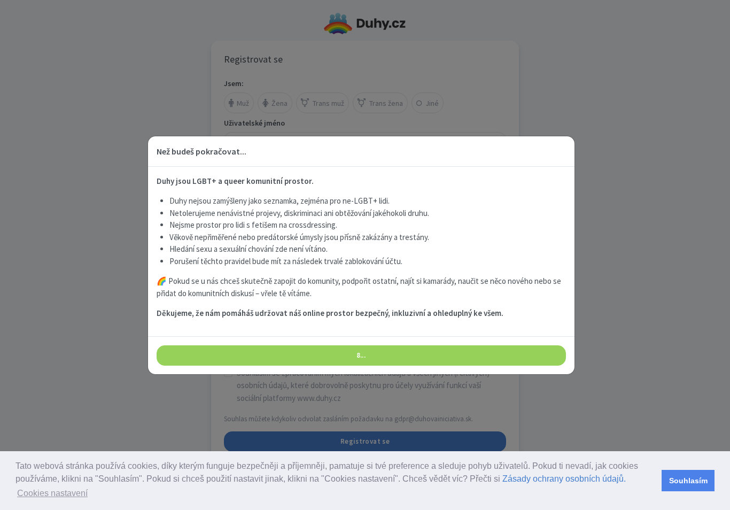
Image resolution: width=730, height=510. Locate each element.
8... (361, 355)
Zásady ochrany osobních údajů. (564, 478)
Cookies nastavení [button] (52, 493)
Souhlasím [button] (688, 480)
